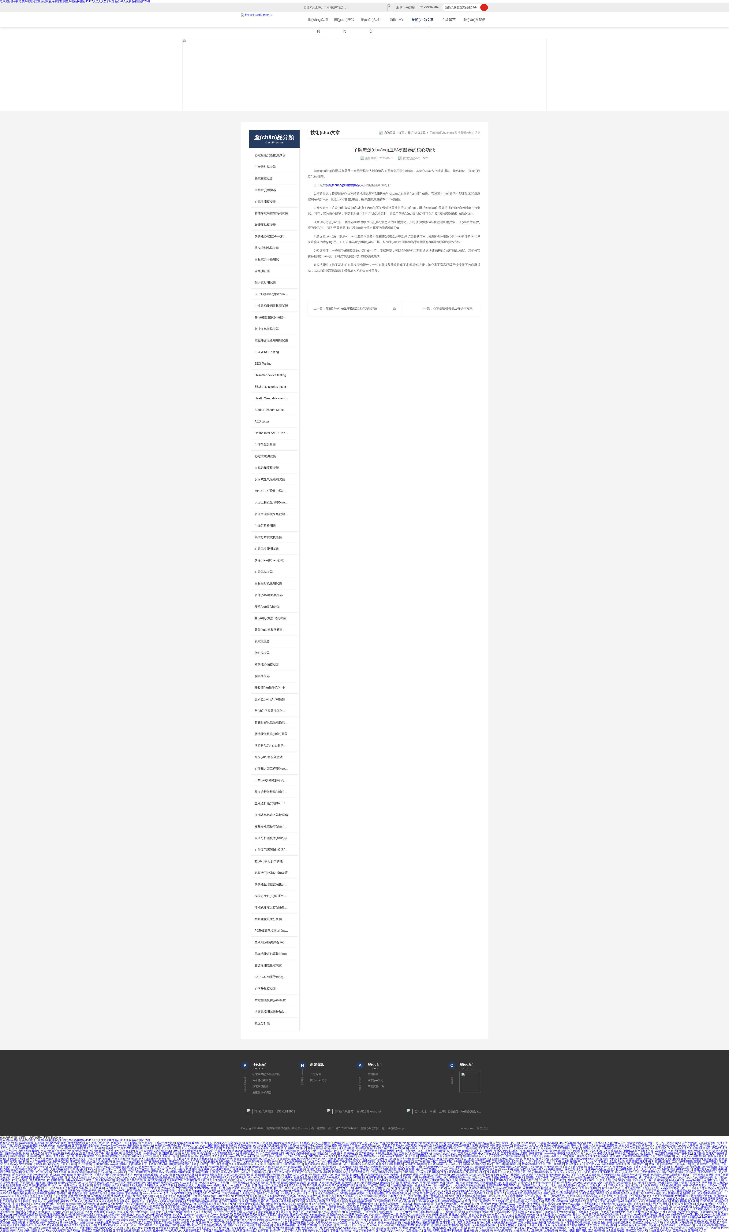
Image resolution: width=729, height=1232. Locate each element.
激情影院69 (134, 1145)
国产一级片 (343, 1225)
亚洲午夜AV (160, 1230)
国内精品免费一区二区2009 (362, 1142)
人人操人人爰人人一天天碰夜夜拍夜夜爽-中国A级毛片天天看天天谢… (95, 1219)
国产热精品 (380, 1180)
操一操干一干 (305, 1193)
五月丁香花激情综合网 (376, 1185)
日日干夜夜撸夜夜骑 (211, 1174)
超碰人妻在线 (477, 1214)
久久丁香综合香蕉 (336, 1201)
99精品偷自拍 (552, 1203)
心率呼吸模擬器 (265, 988)
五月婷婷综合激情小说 (361, 1164)
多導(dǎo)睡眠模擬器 (269, 595)
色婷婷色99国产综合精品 (477, 1164)
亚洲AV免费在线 (553, 1145)
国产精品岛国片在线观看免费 (473, 1166)
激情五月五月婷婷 (244, 1219)
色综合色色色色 (219, 1206)
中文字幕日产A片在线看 (337, 1180)
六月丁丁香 (33, 1198)
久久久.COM (523, 1198)
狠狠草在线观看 (24, 1142)
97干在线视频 (53, 1188)
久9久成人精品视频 (402, 1201)
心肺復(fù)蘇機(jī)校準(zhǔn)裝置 (271, 849)
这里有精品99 (374, 1177)
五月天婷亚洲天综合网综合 (508, 1161)
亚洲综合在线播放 (17, 1158)
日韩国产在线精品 (295, 1148)
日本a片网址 (579, 1214)
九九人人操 (535, 1145)
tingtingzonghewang (239, 1150)
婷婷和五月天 (684, 1169)
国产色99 (417, 1193)
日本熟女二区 (639, 1164)
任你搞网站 (509, 1182)
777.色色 (218, 1211)
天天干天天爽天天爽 (246, 1158)
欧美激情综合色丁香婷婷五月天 (551, 1182)
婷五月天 (410, 1145)
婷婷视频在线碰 (611, 1188)
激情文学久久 (544, 1158)
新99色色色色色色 (248, 1222)
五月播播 (699, 1153)
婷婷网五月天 (155, 1206)
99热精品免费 (231, 1188)
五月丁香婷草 (35, 1188)
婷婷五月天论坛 (597, 1217)
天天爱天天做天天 (704, 1222)
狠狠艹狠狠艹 (162, 1219)
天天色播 (5, 1222)
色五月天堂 (720, 1172)
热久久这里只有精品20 (563, 1193)
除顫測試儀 (262, 271)
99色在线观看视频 (107, 1156)
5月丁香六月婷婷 (605, 1177)
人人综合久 (249, 1211)
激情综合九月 (194, 1177)
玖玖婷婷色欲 (238, 1177)
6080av (407, 1174)
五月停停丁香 (366, 1227)
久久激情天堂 (168, 1195)
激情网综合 (73, 1230)
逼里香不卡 (403, 1158)
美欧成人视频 (261, 1190)
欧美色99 (111, 1148)
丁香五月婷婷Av (559, 1177)
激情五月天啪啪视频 (661, 1164)
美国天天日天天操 (420, 1148)
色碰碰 (530, 1177)
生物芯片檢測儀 (265, 525)
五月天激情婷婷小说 (558, 1174)
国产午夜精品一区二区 (506, 1142)
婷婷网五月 (63, 1193)
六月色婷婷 (685, 1222)
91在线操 (312, 1225)
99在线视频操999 (423, 1203)
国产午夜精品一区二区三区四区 (434, 1161)
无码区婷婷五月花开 (465, 1145)
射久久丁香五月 (277, 1172)
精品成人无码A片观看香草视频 (167, 1201)
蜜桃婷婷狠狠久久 (351, 1190)
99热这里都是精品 (640, 1198)
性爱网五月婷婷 (315, 1201)
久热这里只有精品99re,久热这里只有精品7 (285, 1142)
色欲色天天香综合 (688, 1211)
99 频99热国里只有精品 (567, 1148)
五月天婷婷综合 (409, 1182)
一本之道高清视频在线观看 (558, 1211)
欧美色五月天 (331, 1217)
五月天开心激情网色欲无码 (81, 1190)
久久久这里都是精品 (241, 1164)
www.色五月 (340, 1222)
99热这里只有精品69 (568, 1161)
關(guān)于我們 (344, 25)
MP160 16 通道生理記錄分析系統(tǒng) (271, 490)
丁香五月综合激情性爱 (611, 1161)
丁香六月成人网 (157, 1164)
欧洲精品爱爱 (388, 1169)
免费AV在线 (705, 1172)
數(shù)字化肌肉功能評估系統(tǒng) (271, 861)
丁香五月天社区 (383, 1206)
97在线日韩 (37, 1203)
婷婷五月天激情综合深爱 (96, 1230)
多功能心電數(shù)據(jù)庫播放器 (271, 236)
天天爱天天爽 (46, 1148)
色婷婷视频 (344, 1158)
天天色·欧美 (605, 1195)
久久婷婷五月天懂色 (53, 1150)
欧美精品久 (240, 1227)
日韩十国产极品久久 (627, 1153)
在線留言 (449, 20)
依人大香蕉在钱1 (613, 1150)
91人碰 (59, 1190)
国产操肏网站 (322, 1172)
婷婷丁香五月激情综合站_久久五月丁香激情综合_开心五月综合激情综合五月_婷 (373, 1219)
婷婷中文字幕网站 (322, 1150)
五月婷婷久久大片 (188, 1145)
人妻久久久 (291, 1174)
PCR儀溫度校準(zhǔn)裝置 (271, 930)
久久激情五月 (635, 1193)
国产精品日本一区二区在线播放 (286, 1169)
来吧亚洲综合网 (574, 1169)
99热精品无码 (459, 1174)
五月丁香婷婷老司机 (658, 1190)
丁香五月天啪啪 (369, 1169)
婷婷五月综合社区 (690, 1182)
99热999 (572, 1180)
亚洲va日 (5, 1174)
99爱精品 (20, 1211)
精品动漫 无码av (241, 1230)
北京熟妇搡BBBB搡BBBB (500, 1185)
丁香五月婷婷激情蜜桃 (166, 1222)
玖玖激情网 (190, 1169)
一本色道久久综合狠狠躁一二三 (381, 1211)
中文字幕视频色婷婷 (43, 1193)
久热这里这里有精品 (532, 1174)
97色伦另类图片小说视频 (502, 1209)
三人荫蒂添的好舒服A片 (14, 1153)
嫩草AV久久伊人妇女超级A (76, 1201)
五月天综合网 (385, 1225)
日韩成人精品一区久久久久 (594, 1180)
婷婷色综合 (663, 1201)
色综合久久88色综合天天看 (80, 1225)
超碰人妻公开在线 (629, 1145)
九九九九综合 (259, 1169)
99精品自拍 (599, 1222)
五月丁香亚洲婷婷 (411, 1195)
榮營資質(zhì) (376, 1086)
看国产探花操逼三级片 (154, 1161)
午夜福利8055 (691, 1185)
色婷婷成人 (128, 1214)
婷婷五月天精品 (693, 1158)
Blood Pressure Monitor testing (271, 409)
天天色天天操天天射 (539, 1225)
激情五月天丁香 (596, 1201)
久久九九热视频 (682, 1206)
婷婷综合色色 (364, 1148)
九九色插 (653, 1227)
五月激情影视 (432, 1230)
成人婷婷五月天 (496, 1172)
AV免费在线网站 (411, 1222)
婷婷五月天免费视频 (512, 1177)
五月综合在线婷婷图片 (292, 1161)
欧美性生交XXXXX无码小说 (340, 1227)
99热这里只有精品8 (556, 1201)
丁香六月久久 (579, 1174)
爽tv (618, 1172)
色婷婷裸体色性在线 (597, 1169)
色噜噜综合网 (428, 1156)
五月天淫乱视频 (631, 1188)
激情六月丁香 (345, 1188)
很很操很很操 (202, 1188)
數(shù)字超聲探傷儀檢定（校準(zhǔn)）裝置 (271, 710)
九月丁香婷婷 (635, 1211)
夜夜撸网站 (61, 1158)
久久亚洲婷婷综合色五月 (323, 1203)
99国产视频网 (567, 1142)
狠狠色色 (321, 1153)
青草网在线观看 (54, 1153)
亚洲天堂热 (506, 1225)
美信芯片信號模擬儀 (268, 537)
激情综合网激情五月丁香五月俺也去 (543, 1164)
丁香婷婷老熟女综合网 (315, 1230)
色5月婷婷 (114, 1214)
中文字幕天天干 (291, 1219)
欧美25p (197, 1225)
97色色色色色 (563, 1214)
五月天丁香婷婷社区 (327, 1193)
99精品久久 (152, 1185)
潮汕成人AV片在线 (544, 1209)
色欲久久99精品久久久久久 (377, 1198)
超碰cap (313, 1182)
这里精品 (398, 1166)
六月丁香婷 (541, 1177)
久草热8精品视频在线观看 (202, 1201)
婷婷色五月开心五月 (151, 1166)
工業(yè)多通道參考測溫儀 (271, 780)
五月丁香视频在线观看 (514, 1153)
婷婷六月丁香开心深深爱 (125, 1142)
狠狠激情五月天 (156, 1182)
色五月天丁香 (233, 1211)
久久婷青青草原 (469, 1182)
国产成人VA (593, 1164)
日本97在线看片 (69, 1222)
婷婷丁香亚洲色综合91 (20, 1225)
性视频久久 (175, 1230)
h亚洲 (494, 1174)
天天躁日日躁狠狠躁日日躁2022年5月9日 (278, 1164)
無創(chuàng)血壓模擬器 (342, 185)
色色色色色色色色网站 (552, 1180)
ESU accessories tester (270, 386)
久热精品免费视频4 (402, 1185)
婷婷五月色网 (412, 1190)
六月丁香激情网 (534, 1201)
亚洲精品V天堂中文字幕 (18, 1164)
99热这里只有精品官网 (509, 1201)
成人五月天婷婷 (259, 1182)
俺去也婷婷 (515, 1158)
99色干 (412, 1217)
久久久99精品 (705, 1188)
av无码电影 (119, 1172)
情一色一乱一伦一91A (113, 1145)
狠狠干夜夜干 (23, 1201)
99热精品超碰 (200, 1172)
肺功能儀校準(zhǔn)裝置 (271, 734)
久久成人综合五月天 (110, 1225)
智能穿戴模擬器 (265, 224)
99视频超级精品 (213, 1225)
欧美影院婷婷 (74, 1203)
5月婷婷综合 (90, 1203)
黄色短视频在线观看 (360, 1201)
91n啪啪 (47, 1156)
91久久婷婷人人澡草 (341, 1195)
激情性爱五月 (360, 1172)
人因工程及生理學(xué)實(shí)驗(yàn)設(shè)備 (271, 502)
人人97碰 (165, 1174)
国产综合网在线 (576, 1225)
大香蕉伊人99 (323, 1222)
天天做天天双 (17, 1227)
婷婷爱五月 (45, 1206)
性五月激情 (606, 1219)
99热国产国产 (8, 1150)
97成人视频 (670, 1222)
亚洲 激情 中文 (18, 1185)
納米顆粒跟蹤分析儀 (268, 919)
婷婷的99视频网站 (452, 1201)
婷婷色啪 (267, 1225)
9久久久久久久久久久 (685, 1177)
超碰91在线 (357, 1174)
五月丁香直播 (230, 1193)
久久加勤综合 (651, 1185)
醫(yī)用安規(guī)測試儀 (270, 618)
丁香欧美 (638, 1203)
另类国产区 (158, 1217)
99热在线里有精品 (274, 1209)
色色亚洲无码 (138, 1206)
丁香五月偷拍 (199, 1164)
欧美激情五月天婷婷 (638, 1161)
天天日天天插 (553, 1185)
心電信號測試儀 (265, 456)
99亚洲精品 (304, 1158)
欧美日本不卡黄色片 (647, 1225)
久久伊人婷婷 (530, 1227)
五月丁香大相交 (637, 1227)
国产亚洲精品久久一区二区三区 (107, 1182)
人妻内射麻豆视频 (329, 1182)
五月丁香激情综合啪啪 (85, 1145)
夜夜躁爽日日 (430, 1222)
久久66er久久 (665, 1219)
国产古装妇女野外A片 (713, 1219)
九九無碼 (146, 1230)
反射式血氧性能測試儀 (270, 479)
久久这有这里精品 (589, 1188)
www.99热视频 (510, 1169)
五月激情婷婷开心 (367, 1203)
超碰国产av (102, 1166)
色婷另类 (615, 1156)
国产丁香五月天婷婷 (538, 1156)
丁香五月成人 (641, 1166)
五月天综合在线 (77, 1177)
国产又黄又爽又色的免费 (603, 1214)
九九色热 (346, 1177)
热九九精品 (303, 1150)
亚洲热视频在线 (527, 1222)
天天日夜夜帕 (582, 1172)
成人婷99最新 (533, 1211)
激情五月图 (668, 1169)
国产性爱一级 (174, 1169)
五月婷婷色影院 (198, 1182)
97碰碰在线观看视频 (146, 1174)
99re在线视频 (17, 1198)
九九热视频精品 (347, 1156)
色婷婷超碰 (33, 1156)
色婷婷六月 (579, 1217)
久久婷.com (127, 1150)
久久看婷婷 (545, 1227)
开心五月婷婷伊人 (131, 1188)
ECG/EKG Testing (267, 352)
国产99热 (667, 1172)
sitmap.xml (467, 1128)
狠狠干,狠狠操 (102, 1185)
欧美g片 (650, 1203)
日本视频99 (637, 1209)
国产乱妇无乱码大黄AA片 (439, 1193)
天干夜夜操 (708, 1182)
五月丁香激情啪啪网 (662, 1156)
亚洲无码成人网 (622, 1166)
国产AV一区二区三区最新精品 (128, 1190)
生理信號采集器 (265, 444)
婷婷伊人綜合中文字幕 (402, 1209)
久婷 (414, 1177)
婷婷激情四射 (17, 1156)
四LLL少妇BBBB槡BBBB (49, 1209)
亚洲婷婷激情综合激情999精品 (288, 1182)
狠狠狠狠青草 (500, 1158)
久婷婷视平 (640, 1182)
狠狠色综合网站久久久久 (72, 1182)
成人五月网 (525, 1209)
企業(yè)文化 (375, 1080)
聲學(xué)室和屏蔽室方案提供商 (271, 629)
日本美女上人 (158, 1211)
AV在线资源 (424, 1145)
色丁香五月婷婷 (228, 1201)
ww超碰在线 (150, 1153)
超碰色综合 (87, 1222)
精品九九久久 (511, 1190)
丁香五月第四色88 (393, 1145)
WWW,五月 (493, 1214)
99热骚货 (178, 1150)
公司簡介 (373, 1074)
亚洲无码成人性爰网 (268, 1219)
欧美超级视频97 (706, 1203)
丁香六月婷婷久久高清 (219, 1219)
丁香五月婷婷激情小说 (507, 1164)
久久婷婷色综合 (440, 1174)
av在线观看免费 (680, 1190)
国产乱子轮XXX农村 (479, 1142)
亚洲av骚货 (500, 1188)
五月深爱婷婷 (437, 1180)
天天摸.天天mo (466, 1222)
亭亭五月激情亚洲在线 (80, 1198)
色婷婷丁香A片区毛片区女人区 (625, 1201)
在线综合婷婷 (123, 1209)
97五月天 (32, 1222)
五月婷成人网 (364, 1206)
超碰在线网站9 (180, 1219)
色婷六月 (393, 1195)
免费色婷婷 (401, 1188)
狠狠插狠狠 (636, 1158)
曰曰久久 (550, 1198)
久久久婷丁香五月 (63, 1156)
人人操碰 (43, 1169)
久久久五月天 (546, 1161)
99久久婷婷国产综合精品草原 (497, 1206)
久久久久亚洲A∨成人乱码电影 (153, 1150)
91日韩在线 (84, 1164)
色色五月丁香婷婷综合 (253, 1172)
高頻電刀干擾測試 (267, 259)
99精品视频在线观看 (352, 1193)
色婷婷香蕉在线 (305, 1153)
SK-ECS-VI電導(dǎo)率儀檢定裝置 (271, 977)
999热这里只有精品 (645, 1214)
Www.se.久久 (232, 1198)
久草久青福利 (168, 1185)
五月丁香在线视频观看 (288, 1180)
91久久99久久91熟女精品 (139, 1227)
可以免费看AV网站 (285, 1225)
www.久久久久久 (362, 1180)
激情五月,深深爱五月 (51, 1214)
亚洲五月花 (411, 1156)
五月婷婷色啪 (626, 1225)
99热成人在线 (73, 1153)
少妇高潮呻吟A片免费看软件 (260, 1161)
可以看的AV (197, 1219)
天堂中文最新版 (386, 1161)
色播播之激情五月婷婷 (494, 1203)
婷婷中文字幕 (704, 1195)
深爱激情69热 (531, 1188)
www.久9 (234, 1156)
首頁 (401, 132)
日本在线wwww (214, 1198)
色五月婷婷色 (637, 1190)
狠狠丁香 (291, 1206)
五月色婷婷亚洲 (553, 1166)
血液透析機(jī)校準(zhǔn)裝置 (271, 803)
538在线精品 (317, 1214)
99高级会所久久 (475, 1172)
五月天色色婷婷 (467, 1153)
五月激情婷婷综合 (399, 1180)
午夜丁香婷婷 (185, 1166)
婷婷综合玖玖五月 (122, 1174)
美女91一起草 (297, 1185)
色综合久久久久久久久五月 (708, 1190)
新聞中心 (396, 20)
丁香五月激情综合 (341, 1230)
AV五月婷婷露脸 (21, 1177)
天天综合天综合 (563, 1172)
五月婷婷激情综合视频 (397, 1177)
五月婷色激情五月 (37, 1174)
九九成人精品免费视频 (160, 1190)
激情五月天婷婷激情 (550, 1222)
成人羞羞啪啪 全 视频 (243, 1206)
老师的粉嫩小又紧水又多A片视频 (383, 1190)
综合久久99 (623, 1164)
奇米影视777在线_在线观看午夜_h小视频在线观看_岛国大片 (590, 1227)
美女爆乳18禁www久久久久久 (476, 1180)
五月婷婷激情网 (403, 1206)
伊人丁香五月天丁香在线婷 (655, 1177)
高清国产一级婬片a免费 (635, 1174)
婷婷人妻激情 (406, 1169)
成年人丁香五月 (219, 1182)
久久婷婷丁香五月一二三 (383, 1214)
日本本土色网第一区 (599, 1166)
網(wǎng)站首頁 (318, 25)
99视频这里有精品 (387, 1153)
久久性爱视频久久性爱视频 (700, 1166)
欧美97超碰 (245, 1145)
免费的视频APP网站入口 (447, 1148)
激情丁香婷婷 (565, 1198)
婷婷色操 (90, 1172)
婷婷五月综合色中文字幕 (183, 1161)
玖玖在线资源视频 (154, 1180)
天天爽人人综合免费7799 (415, 1214)
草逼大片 (473, 1206)
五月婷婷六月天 (697, 1230)
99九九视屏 (137, 1185)
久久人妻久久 (220, 1156)
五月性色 (714, 1164)
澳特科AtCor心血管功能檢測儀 (271, 745)
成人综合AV (248, 1188)
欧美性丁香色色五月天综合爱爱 (318, 1145)
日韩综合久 (494, 1195)
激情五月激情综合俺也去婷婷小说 (588, 1156)
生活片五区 (70, 1185)
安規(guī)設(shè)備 (267, 606)
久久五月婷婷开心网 (272, 1153)
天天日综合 (591, 1219)
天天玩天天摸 (624, 1203)
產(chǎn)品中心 (370, 25)
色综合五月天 (139, 1201)
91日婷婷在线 (349, 1153)
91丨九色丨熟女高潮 (513, 1214)
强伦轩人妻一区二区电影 (112, 1169)
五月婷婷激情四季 (73, 1188)
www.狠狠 (59, 1206)
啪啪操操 (51, 1182)
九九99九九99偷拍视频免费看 (213, 1217)
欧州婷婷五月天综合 (431, 1177)
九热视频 (200, 1185)
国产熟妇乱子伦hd (405, 1198)
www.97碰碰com (696, 1180)
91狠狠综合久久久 (469, 1203)
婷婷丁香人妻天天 (575, 1166)
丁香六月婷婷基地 (513, 1156)
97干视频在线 (637, 1195)
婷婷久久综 (16, 1230)
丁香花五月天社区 (164, 1142)
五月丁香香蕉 (587, 1193)
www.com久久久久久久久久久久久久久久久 (25, 1195)
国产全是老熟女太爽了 (275, 1195)
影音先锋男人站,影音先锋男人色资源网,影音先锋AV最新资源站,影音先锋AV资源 (289, 1198)
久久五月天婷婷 (102, 1201)
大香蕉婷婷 (485, 1230)
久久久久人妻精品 (488, 1148)
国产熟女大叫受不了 (434, 1219)
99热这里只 (314, 1156)
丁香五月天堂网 (218, 1164)
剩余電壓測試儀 (265, 282)
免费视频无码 (150, 1195)
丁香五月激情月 (137, 1172)
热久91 (88, 1148)
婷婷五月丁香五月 (267, 1193)
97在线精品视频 (621, 1180)
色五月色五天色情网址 (660, 1195)
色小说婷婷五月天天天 (530, 1185)
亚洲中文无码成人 (22, 1209)
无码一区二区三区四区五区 (664, 1142)
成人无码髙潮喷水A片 (216, 1177)
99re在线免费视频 (475, 1209)
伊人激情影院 (658, 1148)
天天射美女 (456, 1209)
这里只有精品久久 (357, 1214)
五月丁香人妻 (448, 1222)
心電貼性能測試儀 (267, 548)
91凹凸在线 (104, 1172)
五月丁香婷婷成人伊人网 (289, 1217)
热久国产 (538, 1198)
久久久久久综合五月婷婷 (238, 1174)
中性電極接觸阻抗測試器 (271, 305)
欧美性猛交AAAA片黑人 (326, 1177)
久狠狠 (462, 1227)
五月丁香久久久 (282, 1211)
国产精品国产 (202, 1156)
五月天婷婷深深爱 (461, 1150)
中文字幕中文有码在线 (250, 1203)
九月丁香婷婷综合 (626, 1177)
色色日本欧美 (78, 1158)
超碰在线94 (520, 1145)
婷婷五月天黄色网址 (424, 1158)
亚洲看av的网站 (299, 1214)
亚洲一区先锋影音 (43, 1217)
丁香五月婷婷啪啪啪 (199, 1209)
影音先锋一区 (504, 1145)
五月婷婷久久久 (431, 1190)
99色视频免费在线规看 (374, 1209)
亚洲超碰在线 (528, 1150)
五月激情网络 (670, 1193)
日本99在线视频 (428, 1211)
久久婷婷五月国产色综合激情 (449, 1206)
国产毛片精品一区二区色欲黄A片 (590, 1206)
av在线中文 (145, 1219)
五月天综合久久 (371, 1145)
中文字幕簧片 (666, 1209)
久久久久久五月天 (479, 1174)
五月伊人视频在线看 (204, 1195)
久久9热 (681, 1145)
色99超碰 (650, 1209)
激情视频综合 (535, 1203)
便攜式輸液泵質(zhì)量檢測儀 (271, 907)
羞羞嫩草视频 (291, 1190)
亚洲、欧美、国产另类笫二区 (140, 1225)
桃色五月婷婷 (229, 1190)
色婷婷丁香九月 (55, 1203)
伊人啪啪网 (59, 1230)
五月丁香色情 (173, 1206)
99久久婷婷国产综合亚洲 (346, 1185)
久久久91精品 (120, 1185)
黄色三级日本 (80, 1193)
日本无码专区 (21, 1203)
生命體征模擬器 (265, 166)
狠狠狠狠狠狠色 (136, 1182)
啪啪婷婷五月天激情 (447, 1217)
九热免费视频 (30, 1145)
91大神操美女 (47, 1145)
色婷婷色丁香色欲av (527, 1217)
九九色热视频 (619, 1190)
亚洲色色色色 (302, 1177)
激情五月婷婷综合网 (174, 1209)
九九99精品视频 (547, 1142)
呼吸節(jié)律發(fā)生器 (270, 687)
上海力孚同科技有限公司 (330, 7)
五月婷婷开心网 (83, 1174)
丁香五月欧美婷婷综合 (673, 1227)
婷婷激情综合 (555, 1169)
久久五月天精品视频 (99, 1161)
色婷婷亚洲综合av (367, 1182)
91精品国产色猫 (94, 1206)
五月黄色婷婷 (435, 1164)
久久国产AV (313, 1161)
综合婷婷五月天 (717, 1150)
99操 (467, 1201)
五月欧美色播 (410, 1211)
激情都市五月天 (389, 1182)
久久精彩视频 (175, 1180)
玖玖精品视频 (78, 1169)
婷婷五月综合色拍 (77, 1150)
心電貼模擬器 (264, 572)
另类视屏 (147, 1142)
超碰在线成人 (186, 1185)
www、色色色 (517, 1203)
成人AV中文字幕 (257, 1177)
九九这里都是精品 (315, 1164)
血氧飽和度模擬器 (267, 467)
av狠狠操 (519, 1230)
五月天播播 (246, 1180)
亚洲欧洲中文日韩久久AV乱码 (388, 1217)
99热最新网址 (122, 1201)
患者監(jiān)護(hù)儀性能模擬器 (271, 699)
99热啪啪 (525, 1190)
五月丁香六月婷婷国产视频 (134, 1217)
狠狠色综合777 (697, 1150)
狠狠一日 (216, 1188)
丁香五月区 (18, 1166)
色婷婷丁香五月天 (543, 1190)
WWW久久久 (719, 1148)
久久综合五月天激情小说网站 (270, 1145)
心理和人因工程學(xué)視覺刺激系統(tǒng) (271, 768)
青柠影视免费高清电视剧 (663, 1182)
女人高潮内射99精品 (24, 1148)
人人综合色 (112, 1150)
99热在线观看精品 (28, 1150)
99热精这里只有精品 (107, 1222)
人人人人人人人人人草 (646, 1169)
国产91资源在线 (610, 1174)
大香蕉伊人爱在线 (312, 1227)
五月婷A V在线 (75, 1206)
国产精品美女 (367, 1153)
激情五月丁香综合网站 (270, 1206)
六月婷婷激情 (184, 1188)
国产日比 (581, 1230)
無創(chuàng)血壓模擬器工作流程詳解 (351, 308)
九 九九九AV (589, 1161)
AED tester (262, 421)
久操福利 (509, 1198)
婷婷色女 (100, 1214)
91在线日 (323, 1211)
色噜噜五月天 (524, 1219)
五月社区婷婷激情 (621, 1169)
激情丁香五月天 (660, 1166)
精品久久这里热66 (603, 1172)
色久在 (301, 1225)
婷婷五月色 (6, 1142)
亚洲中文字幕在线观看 (126, 1161)
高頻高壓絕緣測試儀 (268, 583)
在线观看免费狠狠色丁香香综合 (673, 1153)
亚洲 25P (664, 1214)
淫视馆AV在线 (188, 1203)
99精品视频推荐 (463, 1161)
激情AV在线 (168, 1188)
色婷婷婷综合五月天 (475, 1156)
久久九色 (220, 1150)
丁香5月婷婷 (535, 1166)
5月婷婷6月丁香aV (349, 1145)
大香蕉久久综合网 (572, 1219)
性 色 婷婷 (502, 1227)
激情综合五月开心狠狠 (265, 1166)
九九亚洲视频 (534, 1230)
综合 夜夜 (543, 1193)
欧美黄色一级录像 (165, 1145)
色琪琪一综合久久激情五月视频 (669, 1174)
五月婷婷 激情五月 (612, 1148)
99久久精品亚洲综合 (301, 1172)
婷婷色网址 (369, 1161)
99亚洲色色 (231, 1180)
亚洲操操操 (470, 1230)
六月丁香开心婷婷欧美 (577, 1222)
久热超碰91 (710, 1158)
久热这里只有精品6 (660, 1230)
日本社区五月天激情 (157, 1158)
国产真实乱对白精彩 (16, 1161)
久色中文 (169, 1166)
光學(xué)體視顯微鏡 (269, 757)
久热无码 (608, 1182)
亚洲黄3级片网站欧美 (178, 1172)
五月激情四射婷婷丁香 (547, 1219)
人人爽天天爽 (211, 1190)
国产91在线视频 (653, 1158)
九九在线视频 (314, 1217)
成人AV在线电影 (509, 1174)
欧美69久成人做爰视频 (48, 1225)
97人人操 (451, 1180)
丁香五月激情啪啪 (277, 1214)
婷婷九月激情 (309, 1190)
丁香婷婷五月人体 (586, 1211)
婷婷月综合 (515, 1188)
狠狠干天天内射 (563, 1158)
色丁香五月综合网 (357, 1150)
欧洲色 (16, 1180)
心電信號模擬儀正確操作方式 (453, 308)
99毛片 (92, 1169)
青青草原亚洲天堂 (312, 1219)
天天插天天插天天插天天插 (707, 1198)
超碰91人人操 (242, 1185)
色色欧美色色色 (618, 1158)
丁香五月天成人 (239, 1182)
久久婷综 (390, 1158)
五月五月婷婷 (68, 1164)
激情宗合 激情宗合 (333, 1142)
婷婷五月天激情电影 (342, 1148)
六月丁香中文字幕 (165, 1198)
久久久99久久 (650, 1188)
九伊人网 (531, 1161)
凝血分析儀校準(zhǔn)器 (271, 838)
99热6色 (650, 1201)
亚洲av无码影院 (263, 1180)
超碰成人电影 (675, 1198)
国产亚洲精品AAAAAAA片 (163, 1203)
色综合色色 (186, 1156)
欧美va (294, 1145)
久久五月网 (601, 1158)
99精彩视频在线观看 (25, 1214)
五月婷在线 (679, 1230)
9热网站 (364, 1166)
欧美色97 (30, 1169)
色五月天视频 (445, 1158)
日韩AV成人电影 (252, 1209)
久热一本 (497, 1198)
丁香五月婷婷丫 (481, 1201)
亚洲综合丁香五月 (139, 1169)
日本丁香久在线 (426, 1150)
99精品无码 (203, 1153)
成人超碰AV (569, 1185)
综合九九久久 (45, 1219)
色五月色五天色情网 (42, 1158)
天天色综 (519, 1225)
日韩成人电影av (219, 1172)
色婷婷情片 (241, 1195)
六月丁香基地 (152, 1148)
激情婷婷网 (423, 1209)
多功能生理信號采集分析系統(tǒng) (271, 884)
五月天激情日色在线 (381, 1188)
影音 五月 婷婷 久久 (683, 1203)
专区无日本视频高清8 (251, 1201)
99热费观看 (264, 1211)
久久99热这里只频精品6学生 (252, 1148)
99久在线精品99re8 (318, 1185)
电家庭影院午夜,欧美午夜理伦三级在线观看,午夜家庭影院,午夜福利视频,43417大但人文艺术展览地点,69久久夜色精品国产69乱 (75, 1140)
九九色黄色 (36, 1153)
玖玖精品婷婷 (76, 1172)
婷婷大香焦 (485, 1188)
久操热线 (594, 1174)
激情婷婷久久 (577, 1201)
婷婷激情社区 (263, 1174)
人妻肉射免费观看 (329, 1190)
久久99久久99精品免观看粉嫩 (153, 1214)
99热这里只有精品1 (458, 1198)
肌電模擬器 (262, 641)
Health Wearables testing (271, 398)
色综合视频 (85, 1185)
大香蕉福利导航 (223, 1158)
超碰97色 (197, 1198)
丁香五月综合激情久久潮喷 (624, 1217)
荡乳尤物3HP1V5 (177, 1182)
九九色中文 (626, 1214)
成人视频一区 (564, 1217)
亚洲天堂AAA (423, 1185)
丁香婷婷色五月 (137, 1164)
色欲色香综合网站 (318, 1148)
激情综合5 (443, 1150)
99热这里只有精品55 (504, 1222)
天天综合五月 (248, 1193)
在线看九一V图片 (37, 1166)
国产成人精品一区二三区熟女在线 (545, 1195)
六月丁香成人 (351, 1169)
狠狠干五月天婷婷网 (281, 1177)
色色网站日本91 (168, 1225)
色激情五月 (543, 1206)
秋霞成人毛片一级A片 (533, 1169)
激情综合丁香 (715, 1180)
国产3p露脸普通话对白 (123, 1166)
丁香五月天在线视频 (702, 1174)
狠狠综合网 (361, 1188)
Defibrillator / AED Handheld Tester (271, 433)
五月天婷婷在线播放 (32, 1182)
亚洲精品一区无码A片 (214, 1142)
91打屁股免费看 (661, 1161)
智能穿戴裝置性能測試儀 (271, 213)
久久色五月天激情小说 (477, 1158)
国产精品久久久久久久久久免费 (216, 1203)
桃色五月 (461, 1193)
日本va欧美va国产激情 (78, 1180)
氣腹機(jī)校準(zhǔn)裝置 (271, 872)
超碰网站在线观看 (179, 1164)
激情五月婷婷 (487, 1145)
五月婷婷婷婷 (596, 1230)
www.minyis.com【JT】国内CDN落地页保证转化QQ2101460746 (182, 1193)
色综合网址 (558, 1225)
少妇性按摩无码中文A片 (79, 1209)
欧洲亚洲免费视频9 (117, 1206)
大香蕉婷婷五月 (192, 1230)
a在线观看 (677, 1166)
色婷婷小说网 (241, 1169)
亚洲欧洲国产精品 (381, 1166)
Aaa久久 (67, 1211)
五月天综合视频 (375, 1193)
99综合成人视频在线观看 (611, 1193)
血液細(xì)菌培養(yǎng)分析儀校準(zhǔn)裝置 (271, 942)
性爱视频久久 (414, 1230)
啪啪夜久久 (184, 1198)
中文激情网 (234, 1209)
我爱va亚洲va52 (637, 1142)
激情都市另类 (228, 1145)
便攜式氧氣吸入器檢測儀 (271, 815)
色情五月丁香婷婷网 (568, 1209)
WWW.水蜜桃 (213, 1148)
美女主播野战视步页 (435, 1195)
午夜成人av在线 (44, 1190)
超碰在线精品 (298, 1195)
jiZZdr (7, 1214)
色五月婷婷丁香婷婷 (324, 1158)
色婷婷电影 (276, 1148)
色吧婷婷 (277, 1174)
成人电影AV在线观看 (709, 1193)
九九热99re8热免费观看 (551, 1150)
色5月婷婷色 (96, 1150)
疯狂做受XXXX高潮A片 (389, 1164)
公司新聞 (315, 1074)
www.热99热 (475, 1193)
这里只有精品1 (673, 1158)
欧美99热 (276, 1190)
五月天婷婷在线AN (192, 1148)
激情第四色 (700, 1156)
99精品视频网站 (503, 1230)
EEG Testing (263, 363)
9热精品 (290, 1153)
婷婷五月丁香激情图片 (79, 1227)
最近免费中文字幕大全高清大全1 (230, 1166)
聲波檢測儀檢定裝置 (268, 965)
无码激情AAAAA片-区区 (108, 1227)
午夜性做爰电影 (501, 1166)
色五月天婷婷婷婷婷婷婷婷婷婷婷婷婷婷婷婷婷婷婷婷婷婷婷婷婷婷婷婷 (423, 1142)
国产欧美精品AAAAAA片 (390, 1230)
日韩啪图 (98, 1148)
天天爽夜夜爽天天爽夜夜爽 (250, 1214)
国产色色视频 (700, 1164)
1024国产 (236, 1161)
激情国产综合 (232, 1225)
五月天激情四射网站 (449, 1156)
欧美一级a (648, 1145)
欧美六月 (339, 1150)
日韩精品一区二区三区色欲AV (269, 1185)
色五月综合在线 (449, 1182)
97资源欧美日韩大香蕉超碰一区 (46, 1227)
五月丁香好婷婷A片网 (346, 1209)
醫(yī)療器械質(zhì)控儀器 (271, 317)
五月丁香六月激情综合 (647, 1172)
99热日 (237, 1217)
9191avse (630, 1150)
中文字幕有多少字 (363, 1230)
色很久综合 (608, 1164)
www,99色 (550, 1153)
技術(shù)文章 (423, 20)
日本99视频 (706, 1201)
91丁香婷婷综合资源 (452, 1211)
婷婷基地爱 (183, 1195)
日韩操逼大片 (236, 1142)
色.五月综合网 (363, 1195)
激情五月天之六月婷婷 (144, 1156)
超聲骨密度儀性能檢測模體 (271, 722)
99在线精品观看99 (607, 1145)
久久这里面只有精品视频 (601, 1225)
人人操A (371, 1225)
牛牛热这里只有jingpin (188, 1190)
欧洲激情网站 (55, 1180)
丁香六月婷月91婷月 (659, 1206)
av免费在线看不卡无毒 (371, 1156)
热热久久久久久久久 (445, 1153)
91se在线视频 (707, 1142)
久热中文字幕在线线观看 (469, 1185)
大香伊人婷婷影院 (348, 1198)
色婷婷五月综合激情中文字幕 (106, 1193)
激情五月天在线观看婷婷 (708, 1169)
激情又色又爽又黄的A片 (199, 1150)
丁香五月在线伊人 (350, 1161)
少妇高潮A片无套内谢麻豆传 (677, 1225)
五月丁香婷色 (348, 1203)
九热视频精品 (156, 1172)
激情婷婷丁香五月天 (508, 1180)
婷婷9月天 (226, 1214)
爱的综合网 (19, 1174)
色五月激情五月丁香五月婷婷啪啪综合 (530, 1172)
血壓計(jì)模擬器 (265, 190)
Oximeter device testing (270, 375)
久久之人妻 (562, 1190)
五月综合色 (455, 1169)
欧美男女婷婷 (202, 1166)
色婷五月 (719, 1217)
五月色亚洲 (145, 1222)
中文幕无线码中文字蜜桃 (508, 1211)
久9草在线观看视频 (188, 1142)
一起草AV (405, 1203)
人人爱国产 (494, 1156)
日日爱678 (382, 1227)
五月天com (252, 1142)
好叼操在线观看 (131, 1195)
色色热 (442, 1188)
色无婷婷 (203, 1169)
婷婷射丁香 (535, 1153)
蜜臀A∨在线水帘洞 (389, 1222)
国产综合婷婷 (483, 1161)
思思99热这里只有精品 (139, 1198)
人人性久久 (329, 1156)
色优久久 (583, 1185)
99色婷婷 (408, 1172)
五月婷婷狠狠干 (429, 1182)
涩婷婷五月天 (421, 1174)
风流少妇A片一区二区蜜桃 (703, 1227)
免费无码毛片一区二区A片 (686, 1214)
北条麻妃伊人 (578, 1190)
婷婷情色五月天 (249, 1153)
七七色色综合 (43, 1172)
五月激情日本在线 (415, 1164)
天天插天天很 (440, 1209)
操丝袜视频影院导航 (182, 1227)
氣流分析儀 (262, 1023)
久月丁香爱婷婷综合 (453, 1172)
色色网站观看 (688, 1193)
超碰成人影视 (419, 1180)
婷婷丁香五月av (48, 1222)
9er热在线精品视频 (581, 1177)
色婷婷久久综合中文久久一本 (201, 1214)
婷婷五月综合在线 (489, 1169)
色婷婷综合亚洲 (341, 1172)
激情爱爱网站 (76, 1142)
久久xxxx (57, 1185)
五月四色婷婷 (101, 1164)
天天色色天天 (453, 1164)
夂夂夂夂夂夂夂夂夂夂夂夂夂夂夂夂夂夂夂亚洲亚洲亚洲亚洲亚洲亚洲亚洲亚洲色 (136, 1177)
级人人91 (103, 1190)
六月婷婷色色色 (665, 1145)
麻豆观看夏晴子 (525, 1206)
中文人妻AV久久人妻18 (362, 1222)
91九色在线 (581, 1198)
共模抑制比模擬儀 (267, 247)
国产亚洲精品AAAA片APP (697, 1217)
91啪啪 (446, 1190)
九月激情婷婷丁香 (194, 1180)
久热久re (265, 1222)
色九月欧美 (341, 1174)
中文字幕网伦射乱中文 (225, 1153)
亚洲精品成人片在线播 (129, 1180)
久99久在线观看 (297, 1203)
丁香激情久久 (429, 1188)
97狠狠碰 (358, 1177)
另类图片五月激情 (169, 1153)
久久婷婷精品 (251, 1217)
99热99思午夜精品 (276, 1203)
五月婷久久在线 (170, 1148)
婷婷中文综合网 (107, 1217)
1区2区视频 (519, 1166)
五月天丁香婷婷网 (201, 1211)
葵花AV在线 (484, 1222)
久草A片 (116, 1195)
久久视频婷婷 (330, 1161)
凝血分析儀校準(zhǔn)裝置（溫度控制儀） (271, 791)
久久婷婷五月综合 (221, 1169)
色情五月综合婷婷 (178, 1211)
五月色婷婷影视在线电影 (462, 1188)
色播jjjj (458, 1158)
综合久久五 (507, 1148)
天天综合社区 (25, 1190)
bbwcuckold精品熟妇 (185, 1174)
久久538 (55, 1174)
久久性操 (228, 1148)
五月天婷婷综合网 (103, 1180)
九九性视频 (546, 1214)
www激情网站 (118, 1164)
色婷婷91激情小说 (686, 1172)
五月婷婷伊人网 (100, 1195)
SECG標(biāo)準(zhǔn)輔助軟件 (271, 294)
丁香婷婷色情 (133, 1193)
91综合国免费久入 (599, 1190)
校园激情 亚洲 (591, 1148)
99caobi (111, 1211)
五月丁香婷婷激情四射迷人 (128, 1158)
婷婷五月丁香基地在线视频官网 (467, 1195)
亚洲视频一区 (426, 1198)
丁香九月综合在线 (347, 1166)
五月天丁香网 (377, 1150)
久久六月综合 (354, 1211)
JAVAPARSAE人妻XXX (465, 1190)
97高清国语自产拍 (652, 1217)
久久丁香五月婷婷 (85, 1217)
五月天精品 (358, 1225)
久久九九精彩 (129, 1222)
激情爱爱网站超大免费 (685, 1201)
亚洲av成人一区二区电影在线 (649, 1180)
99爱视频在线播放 (78, 1195)
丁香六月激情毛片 (445, 1203)
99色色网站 (622, 1209)
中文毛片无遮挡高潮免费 (521, 1193)
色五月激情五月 (702, 1206)
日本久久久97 (256, 1227)
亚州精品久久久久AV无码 (582, 1195)
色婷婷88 (66, 1174)
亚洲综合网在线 (64, 1217)
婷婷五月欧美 (523, 1148)
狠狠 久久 (328, 1174)
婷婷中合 (148, 1145)
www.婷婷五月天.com (220, 1185)
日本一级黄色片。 (443, 1185)
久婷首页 (529, 1158)
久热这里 (334, 1153)
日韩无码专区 (616, 1185)
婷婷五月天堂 (673, 1217)
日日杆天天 (266, 1217)
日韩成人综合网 (458, 1214)
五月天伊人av (684, 1156)
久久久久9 (590, 1153)
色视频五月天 (645, 1150)
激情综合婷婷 (439, 1225)
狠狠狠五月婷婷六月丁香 (114, 1203)
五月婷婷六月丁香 (93, 1153)
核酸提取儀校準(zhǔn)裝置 (271, 826)
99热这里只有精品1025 (146, 1209)
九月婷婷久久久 (222, 1227)
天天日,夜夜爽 (125, 1211)
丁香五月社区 (102, 1174)
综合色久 (515, 1227)
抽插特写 (275, 1230)
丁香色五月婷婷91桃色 (612, 1211)
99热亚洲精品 (455, 1219)
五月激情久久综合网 (98, 1142)
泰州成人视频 (567, 1230)
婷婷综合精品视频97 (619, 1222)
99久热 (488, 1193)
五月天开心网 (709, 1185)
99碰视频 (400, 1225)
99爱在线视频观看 (671, 1185)
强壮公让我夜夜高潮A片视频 (283, 1227)
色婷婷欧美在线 (560, 1206)
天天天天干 (162, 1227)
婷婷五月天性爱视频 (34, 1180)
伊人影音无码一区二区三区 (439, 1166)
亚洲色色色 (470, 1169)
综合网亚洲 (380, 1195)
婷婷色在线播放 (389, 1203)
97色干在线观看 (94, 1188)
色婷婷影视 (18, 1222)
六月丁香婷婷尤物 (40, 1161)
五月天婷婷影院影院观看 (686, 1161)
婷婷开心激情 (53, 1211)
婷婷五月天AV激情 (291, 1166)
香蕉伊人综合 (605, 1153)
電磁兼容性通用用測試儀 (271, 340)
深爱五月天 (325, 1209)
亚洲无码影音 (327, 1225)
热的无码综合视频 (578, 1150)
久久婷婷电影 (382, 1201)
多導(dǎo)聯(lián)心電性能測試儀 (271, 560)
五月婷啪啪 (469, 1148)
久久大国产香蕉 (209, 1145)
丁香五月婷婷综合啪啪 (68, 1148)
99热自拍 (532, 1214)
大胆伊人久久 (422, 1206)
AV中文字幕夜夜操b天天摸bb (17, 1219)
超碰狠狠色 (219, 1209)
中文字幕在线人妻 (488, 1153)
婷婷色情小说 (529, 1180)
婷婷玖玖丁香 (549, 1188)
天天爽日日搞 (288, 1158)
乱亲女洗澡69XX (317, 1195)
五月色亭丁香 (682, 1164)
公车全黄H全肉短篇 (98, 1158)
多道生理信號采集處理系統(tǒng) (271, 514)
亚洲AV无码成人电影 (506, 1150)
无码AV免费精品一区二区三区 (677, 1188)
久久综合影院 (623, 1182)
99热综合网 (455, 1225)
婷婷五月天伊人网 (636, 1230)
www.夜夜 (661, 1150)
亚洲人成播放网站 (512, 1195)
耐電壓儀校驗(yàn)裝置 (270, 1000)
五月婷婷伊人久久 (615, 1142)
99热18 (11, 1190)
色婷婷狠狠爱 (264, 1188)
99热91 (316, 1142)
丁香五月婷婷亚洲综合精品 (319, 1166)
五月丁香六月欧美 (26, 1206)
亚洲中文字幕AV (568, 1188)
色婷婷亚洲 (63, 1145)
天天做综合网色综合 (477, 1219)
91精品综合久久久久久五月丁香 (608, 1198)
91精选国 (608, 1209)
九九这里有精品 (483, 1150)
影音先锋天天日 (575, 1164)
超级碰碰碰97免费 (23, 1172)
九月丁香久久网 (291, 1230)
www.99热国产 (394, 1156)
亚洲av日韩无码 (16, 1188)
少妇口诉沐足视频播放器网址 (481, 1225)
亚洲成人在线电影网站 (195, 1206)
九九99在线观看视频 (130, 1148)
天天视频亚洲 (138, 1203)
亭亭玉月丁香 (559, 1156)
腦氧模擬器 (262, 676)
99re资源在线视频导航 (304, 1188)
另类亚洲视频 (113, 1153)
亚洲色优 (124, 1156)
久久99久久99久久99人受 (586, 1182)
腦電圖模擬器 (264, 178)
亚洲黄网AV (206, 1222)
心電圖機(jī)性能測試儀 (270, 155)
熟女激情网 (188, 1153)
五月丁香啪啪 (668, 1211)
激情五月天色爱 (132, 1153)
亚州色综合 (638, 1206)
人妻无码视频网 (59, 1169)
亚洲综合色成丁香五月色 (401, 1150)
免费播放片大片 (104, 1209)
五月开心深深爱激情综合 (299, 1222)
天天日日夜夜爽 (83, 1211)
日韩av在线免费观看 (428, 1201)
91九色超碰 (245, 1190)
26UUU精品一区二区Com (368, 1158)
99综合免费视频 (442, 1145)
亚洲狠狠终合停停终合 (311, 1206)
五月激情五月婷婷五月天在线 (324, 1169)
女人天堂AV (547, 1217)
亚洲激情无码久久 (491, 1182)
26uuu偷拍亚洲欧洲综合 (355, 1217)
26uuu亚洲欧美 (250, 1156)
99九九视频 (59, 1172)
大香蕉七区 (524, 1182)
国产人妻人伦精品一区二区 (277, 1156)
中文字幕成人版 (180, 1158)
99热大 (234, 1172)
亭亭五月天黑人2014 (569, 1153)
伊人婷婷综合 (529, 1142)
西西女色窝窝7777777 (642, 1219)
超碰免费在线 (225, 1195)
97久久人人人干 (268, 1158)
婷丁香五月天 (282, 1188)
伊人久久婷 (59, 1195)
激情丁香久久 (204, 1227)
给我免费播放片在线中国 (214, 1161)
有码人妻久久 (677, 1180)
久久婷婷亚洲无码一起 (457, 1177)
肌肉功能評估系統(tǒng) (271, 953)
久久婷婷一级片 (168, 1156)
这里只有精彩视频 (451, 1230)
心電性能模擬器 (265, 201)
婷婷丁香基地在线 (201, 1158)
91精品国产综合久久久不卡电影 (479, 1217)
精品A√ (581, 1142)
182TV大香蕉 (653, 1193)
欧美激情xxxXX (336, 1214)
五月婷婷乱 (112, 1188)
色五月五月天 (633, 1185)
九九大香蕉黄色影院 (636, 1148)
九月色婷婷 (550, 1230)
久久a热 (414, 1188)
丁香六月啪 (13, 1145)
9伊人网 (177, 1214)
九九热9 (443, 1169)
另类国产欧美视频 (426, 1169)
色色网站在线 (328, 1188)
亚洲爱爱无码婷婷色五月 (110, 1198)
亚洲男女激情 (151, 1188)
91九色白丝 (621, 1219)
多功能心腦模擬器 (267, 664)
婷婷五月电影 (78, 1161)
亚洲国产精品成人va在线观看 (390, 1148)
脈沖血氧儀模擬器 (267, 328)
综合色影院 (348, 1182)
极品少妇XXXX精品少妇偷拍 (49, 1177)
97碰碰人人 (659, 1198)
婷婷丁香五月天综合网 (266, 1150)
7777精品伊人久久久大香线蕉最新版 (689, 1148)
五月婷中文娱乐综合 (503, 1219)
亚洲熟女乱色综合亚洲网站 (415, 1153)
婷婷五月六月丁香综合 (481, 1227)
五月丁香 (440, 1198)
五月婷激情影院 (677, 1150)
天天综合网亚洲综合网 (479, 1211)
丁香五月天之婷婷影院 (45, 1201)
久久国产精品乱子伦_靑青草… (383, 1174)
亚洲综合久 (620, 1195)
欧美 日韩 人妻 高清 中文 (579, 1145)
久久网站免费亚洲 (490, 1190)
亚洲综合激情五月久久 (412, 1227)
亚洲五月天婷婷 (542, 1148)
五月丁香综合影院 (224, 1222)
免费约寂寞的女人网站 (37, 1230)
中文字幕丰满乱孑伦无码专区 (579, 1203)
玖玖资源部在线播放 (398, 1193)
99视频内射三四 (336, 1164)
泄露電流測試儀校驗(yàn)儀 (271, 1011)
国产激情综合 (689, 1142)
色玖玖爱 (627, 1172)
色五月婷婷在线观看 (54, 1198)
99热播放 (595, 1150)
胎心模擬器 (262, 653)
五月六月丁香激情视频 (485, 1177)
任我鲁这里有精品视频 (635, 1156)
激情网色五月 (60, 1161)
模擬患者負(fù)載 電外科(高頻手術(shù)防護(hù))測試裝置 (271, 896)
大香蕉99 (692, 1145)
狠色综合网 (157, 1169)
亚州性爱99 (506, 1217)
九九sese (300, 1156)
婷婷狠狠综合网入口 (687, 1219)
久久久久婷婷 (215, 1180)
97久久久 (277, 1222)
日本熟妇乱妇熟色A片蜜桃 (51, 1142)
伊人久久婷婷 (425, 1217)
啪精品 (394, 1227)
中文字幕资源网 (312, 1180)
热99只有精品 (595, 1142)
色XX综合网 (288, 1150)
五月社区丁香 (413, 1166)
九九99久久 (663, 1203)
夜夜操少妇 (706, 1177)
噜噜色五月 (337, 1211)
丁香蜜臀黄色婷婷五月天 (340, 1206)
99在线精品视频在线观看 (442, 1227)
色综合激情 (646, 1153)
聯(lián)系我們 (474, 20)
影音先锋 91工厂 (84, 1166)
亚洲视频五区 (405, 1161)
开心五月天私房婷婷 (427, 1172)
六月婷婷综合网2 (685, 1195)
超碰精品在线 (439, 1214)
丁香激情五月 (708, 1211)
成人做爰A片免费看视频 (280, 1201)
